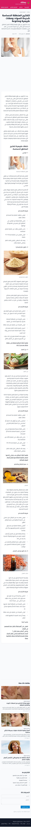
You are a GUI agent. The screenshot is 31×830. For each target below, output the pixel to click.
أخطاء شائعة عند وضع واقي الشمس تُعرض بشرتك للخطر (16, 758)
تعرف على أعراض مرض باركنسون (20, 775)
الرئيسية (27, 7)
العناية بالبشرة (4, 7)
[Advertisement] (15, 74)
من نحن (28, 823)
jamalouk (28, 34)
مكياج (20, 7)
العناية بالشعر (13, 7)
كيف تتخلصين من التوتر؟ (21, 778)
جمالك (28, 12)
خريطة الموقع (4, 823)
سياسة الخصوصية (23, 780)
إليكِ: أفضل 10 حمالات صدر (21, 785)
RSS (10, 823)
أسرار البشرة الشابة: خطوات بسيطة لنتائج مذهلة (17, 731)
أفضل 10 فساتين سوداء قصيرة (20, 782)
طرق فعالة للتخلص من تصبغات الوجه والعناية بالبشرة (18, 704)
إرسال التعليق (25, 807)
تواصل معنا (22, 823)
